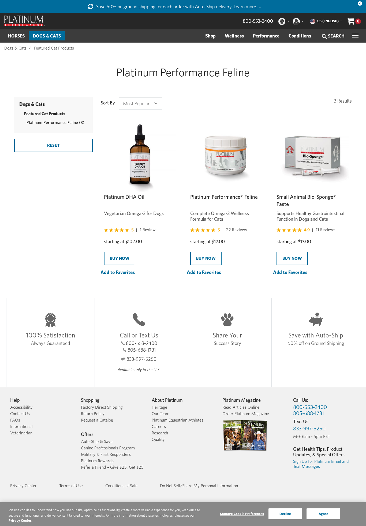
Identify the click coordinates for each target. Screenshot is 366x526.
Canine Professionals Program (108, 447)
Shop (210, 36)
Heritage (159, 407)
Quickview (110, 278)
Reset (53, 145)
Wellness (234, 36)
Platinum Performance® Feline (224, 197)
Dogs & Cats (15, 48)
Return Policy (92, 413)
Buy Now (119, 258)
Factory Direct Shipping (102, 407)
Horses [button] (16, 36)
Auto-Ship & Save (97, 441)
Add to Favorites (117, 272)
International (21, 426)
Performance (266, 36)
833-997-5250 (141, 359)
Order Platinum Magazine (245, 413)
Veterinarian (21, 432)
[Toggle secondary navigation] (355, 35)
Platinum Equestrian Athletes (177, 420)
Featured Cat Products (54, 48)
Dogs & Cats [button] (47, 36)
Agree (323, 514)
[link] (130, 229)
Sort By (108, 103)
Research (160, 432)
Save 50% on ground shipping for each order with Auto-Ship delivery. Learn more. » (178, 6)
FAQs (15, 420)
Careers (159, 426)
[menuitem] (16, 35)
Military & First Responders (106, 454)
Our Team (160, 413)
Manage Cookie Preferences (242, 514)
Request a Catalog (97, 420)
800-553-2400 (258, 21)
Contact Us (20, 413)
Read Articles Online (240, 407)
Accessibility (21, 407)
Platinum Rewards (97, 460)
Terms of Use (71, 485)
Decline (285, 514)
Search (336, 36)
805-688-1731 (142, 350)
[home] (24, 21)
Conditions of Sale (121, 485)
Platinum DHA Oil (124, 197)
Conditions (300, 36)
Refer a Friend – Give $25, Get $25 (112, 467)
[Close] (360, 3)
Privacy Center (23, 485)
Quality (158, 439)
